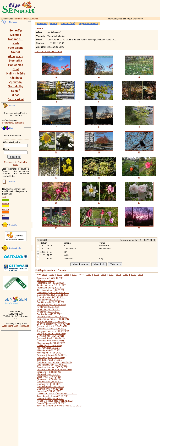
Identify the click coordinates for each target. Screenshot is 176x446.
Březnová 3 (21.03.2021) (48, 374)
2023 (66, 274)
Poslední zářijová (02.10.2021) (51, 304)
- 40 (4, 197)
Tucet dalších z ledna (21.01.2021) (53, 396)
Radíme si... (15, 39)
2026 (44, 274)
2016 (118, 274)
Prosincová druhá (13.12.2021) (51, 285)
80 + (4, 216)
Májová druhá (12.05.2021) (49, 350)
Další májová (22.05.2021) (49, 345)
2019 (96, 274)
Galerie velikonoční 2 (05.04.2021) (53, 367)
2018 (103, 274)
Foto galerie (15, 47)
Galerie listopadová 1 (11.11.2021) (53, 295)
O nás (15, 95)
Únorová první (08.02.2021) (50, 389)
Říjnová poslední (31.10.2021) (51, 297)
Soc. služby (15, 86)
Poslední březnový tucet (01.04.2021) (54, 369)
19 (56, 228)
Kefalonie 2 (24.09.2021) (48, 309)
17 (99, 203)
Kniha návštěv (15, 73)
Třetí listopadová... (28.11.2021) (51, 290)
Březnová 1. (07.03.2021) (49, 379)
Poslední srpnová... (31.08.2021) (52, 316)
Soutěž (15, 52)
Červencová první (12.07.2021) (51, 328)
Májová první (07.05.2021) (49, 353)
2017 (111, 274)
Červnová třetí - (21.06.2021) (50, 336)
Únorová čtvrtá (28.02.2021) (50, 381)
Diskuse (15, 34)
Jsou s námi (16, 99)
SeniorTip (15, 30)
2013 (140, 274)
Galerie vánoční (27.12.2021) (50, 278)
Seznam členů (68, 23)
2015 (125, 274)
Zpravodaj (15, 82)
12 (139, 152)
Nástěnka (15, 77)
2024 (59, 274)
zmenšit (34, 19)
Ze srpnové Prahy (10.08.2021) (51, 321)
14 (99, 177)
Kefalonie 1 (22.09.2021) (48, 312)
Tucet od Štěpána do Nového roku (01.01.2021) (59, 406)
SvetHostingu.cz (21, 326)
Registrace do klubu (88, 23)
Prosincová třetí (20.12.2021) (50, 283)
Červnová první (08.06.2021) (50, 341)
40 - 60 (5, 203)
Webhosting (7, 326)
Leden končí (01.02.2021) (49, 391)
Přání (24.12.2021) (45, 280)
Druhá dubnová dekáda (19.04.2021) (54, 362)
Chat (16, 69)
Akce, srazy (15, 56)
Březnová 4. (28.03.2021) (49, 372)
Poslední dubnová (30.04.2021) (52, 355)
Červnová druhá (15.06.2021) (51, 338)
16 (56, 203)
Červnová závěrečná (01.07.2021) (53, 331)
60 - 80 (5, 209)
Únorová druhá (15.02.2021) (50, 386)
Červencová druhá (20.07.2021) (52, 326)
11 (99, 152)
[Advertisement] (112, 8)
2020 (88, 274)
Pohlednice (15, 64)
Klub (16, 43)
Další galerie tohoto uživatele (48, 51)
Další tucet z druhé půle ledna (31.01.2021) (57, 394)
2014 (133, 274)
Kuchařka (15, 60)
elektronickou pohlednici (13, 123)
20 (99, 228)
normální (18, 19)
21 (139, 228)
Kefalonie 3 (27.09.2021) (48, 307)
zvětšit (27, 19)
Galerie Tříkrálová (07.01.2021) (51, 403)
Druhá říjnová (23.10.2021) (49, 300)
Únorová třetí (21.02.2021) (49, 384)
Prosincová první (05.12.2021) (51, 288)
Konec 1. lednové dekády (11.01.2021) (55, 401)
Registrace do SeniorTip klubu (15, 163)
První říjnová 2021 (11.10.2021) (51, 302)
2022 (74, 274)
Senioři (15, 90)
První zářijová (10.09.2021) (49, 314)
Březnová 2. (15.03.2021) (49, 377)
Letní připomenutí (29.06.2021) (51, 333)
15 (139, 177)
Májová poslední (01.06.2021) (51, 343)
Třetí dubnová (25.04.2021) (49, 360)
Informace (42, 23)
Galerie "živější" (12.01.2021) (50, 398)
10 (56, 152)
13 (56, 177)
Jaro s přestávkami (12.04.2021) (52, 365)
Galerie (53, 23)
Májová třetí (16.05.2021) (48, 348)
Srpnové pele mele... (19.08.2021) (53, 319)
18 (139, 203)
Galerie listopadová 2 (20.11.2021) (53, 292)
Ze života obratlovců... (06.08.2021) (53, 324)
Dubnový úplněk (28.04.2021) (51, 357)
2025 (52, 274)
